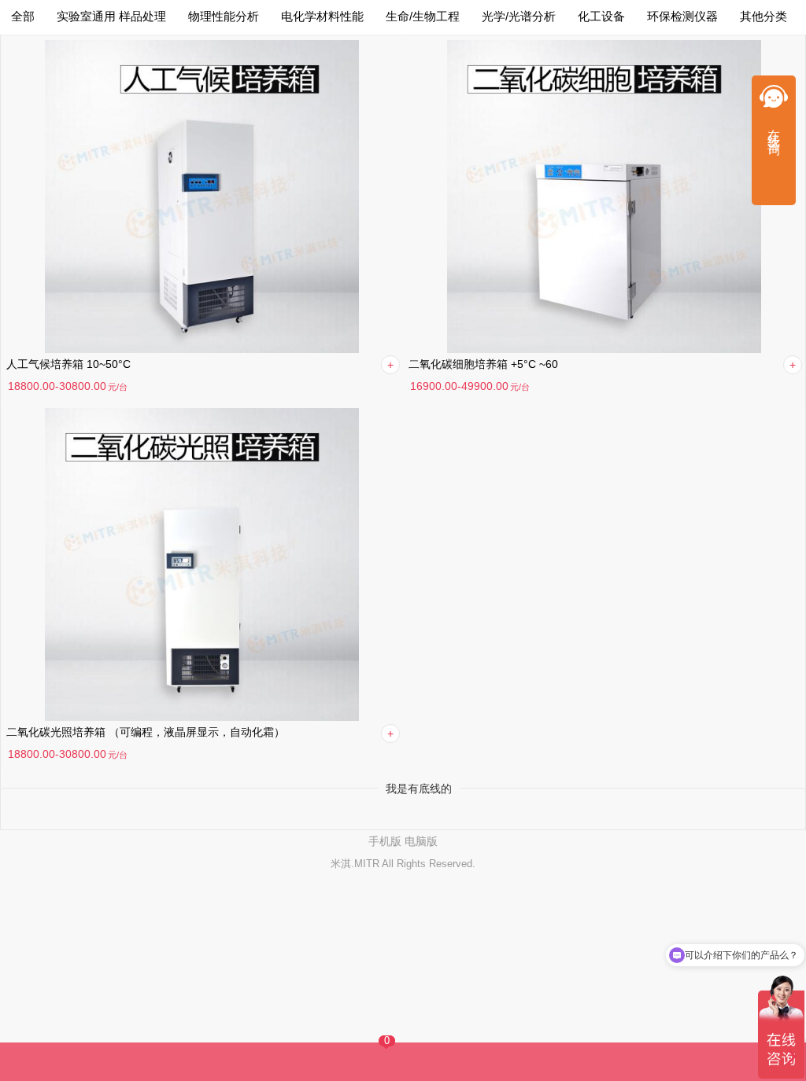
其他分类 (763, 16)
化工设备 (601, 16)
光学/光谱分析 (519, 16)
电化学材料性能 (322, 16)
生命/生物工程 (423, 16)
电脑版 (421, 841)
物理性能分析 (223, 16)
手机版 (384, 841)
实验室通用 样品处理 (111, 16)
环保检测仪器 (682, 16)
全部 (23, 16)
